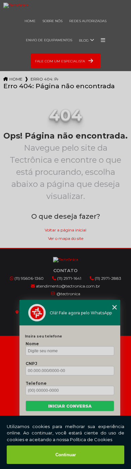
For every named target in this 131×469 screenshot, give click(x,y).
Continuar (65, 454)
